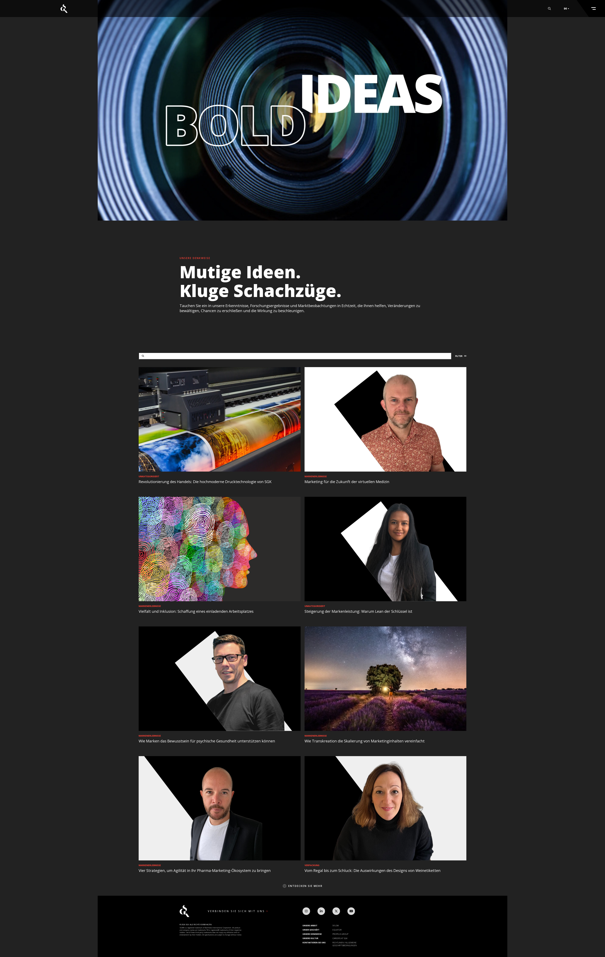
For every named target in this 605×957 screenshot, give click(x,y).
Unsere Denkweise (312, 934)
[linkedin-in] (321, 911)
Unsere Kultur (310, 938)
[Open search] (549, 8)
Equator (337, 929)
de (565, 8)
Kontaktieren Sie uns (314, 942)
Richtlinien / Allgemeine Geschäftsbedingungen (344, 944)
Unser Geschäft (310, 929)
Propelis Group (340, 934)
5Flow (335, 925)
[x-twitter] (336, 911)
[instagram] (306, 911)
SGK (64, 8)
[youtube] (351, 911)
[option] (302, 110)
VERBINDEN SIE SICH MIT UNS (237, 911)
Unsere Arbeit (309, 925)
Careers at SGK (339, 938)
